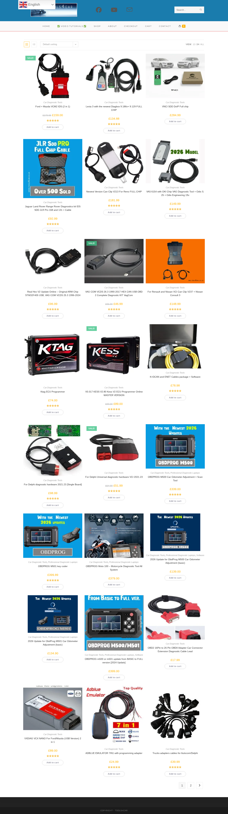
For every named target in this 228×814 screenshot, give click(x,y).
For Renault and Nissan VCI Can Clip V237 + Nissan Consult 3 (175, 293)
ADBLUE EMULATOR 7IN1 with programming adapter (113, 753)
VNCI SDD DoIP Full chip (175, 106)
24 (198, 44)
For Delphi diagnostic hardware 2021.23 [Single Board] (53, 484)
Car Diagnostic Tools (52, 102)
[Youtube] (114, 10)
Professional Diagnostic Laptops (185, 473)
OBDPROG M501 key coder (53, 566)
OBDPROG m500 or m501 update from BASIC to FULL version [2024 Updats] (114, 661)
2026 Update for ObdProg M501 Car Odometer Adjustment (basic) (53, 643)
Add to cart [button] (53, 127)
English (33, 5)
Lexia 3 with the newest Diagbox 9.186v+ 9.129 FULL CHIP (114, 108)
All (202, 44)
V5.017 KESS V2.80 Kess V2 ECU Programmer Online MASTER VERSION (114, 393)
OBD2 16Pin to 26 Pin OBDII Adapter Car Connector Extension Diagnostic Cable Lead (175, 649)
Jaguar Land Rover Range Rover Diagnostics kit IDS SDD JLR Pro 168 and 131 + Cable (52, 208)
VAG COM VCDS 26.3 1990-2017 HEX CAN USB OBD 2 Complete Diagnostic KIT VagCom (114, 293)
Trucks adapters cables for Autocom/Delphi (175, 753)
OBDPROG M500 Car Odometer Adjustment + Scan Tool (175, 479)
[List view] (34, 44)
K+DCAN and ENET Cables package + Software (175, 376)
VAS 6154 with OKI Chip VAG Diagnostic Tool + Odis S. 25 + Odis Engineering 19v (175, 193)
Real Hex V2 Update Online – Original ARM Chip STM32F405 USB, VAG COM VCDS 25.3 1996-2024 (52, 293)
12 (194, 44)
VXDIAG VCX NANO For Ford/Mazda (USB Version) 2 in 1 (52, 740)
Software (200, 555)
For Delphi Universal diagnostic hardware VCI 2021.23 (114, 477)
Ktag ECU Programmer (53, 391)
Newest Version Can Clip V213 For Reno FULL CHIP (114, 191)
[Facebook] (98, 10)
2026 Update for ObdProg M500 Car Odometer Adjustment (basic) (175, 561)
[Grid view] (27, 44)
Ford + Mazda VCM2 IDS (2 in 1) (52, 106)
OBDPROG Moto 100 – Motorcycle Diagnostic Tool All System (114, 568)
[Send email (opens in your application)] (129, 10)
